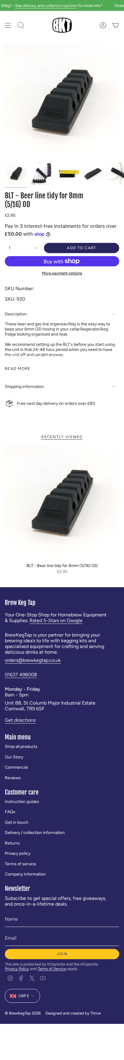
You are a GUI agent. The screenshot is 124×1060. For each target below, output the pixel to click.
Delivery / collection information (35, 832)
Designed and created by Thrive (73, 1013)
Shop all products (21, 746)
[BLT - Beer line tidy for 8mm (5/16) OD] (62, 502)
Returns (12, 843)
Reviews (13, 777)
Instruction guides (22, 801)
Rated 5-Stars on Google (55, 620)
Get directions (20, 720)
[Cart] (115, 25)
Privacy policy (17, 853)
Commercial (16, 767)
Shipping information (24, 386)
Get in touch (16, 822)
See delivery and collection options (40, 5)
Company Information (25, 874)
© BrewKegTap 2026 (23, 1013)
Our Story (14, 757)
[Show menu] (8, 25)
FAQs (10, 811)
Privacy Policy (17, 968)
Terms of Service (52, 968)
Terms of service (20, 863)
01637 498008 (21, 674)
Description (16, 314)
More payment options (62, 273)
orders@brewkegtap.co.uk (33, 660)
